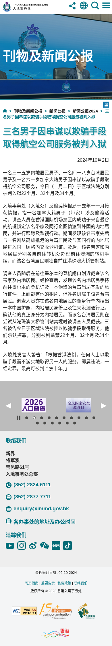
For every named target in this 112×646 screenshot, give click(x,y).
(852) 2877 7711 (32, 496)
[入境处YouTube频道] (11, 545)
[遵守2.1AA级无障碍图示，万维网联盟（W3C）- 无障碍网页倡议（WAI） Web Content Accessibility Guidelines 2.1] (24, 611)
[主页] (8, 110)
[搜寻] (95, 9)
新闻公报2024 (85, 111)
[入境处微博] (34, 545)
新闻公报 (57, 111)
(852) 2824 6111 (32, 484)
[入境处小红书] (57, 545)
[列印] (106, 105)
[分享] (72, 9)
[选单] (106, 9)
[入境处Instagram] (23, 545)
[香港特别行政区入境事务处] (33, 10)
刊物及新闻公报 (28, 111)
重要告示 (48, 583)
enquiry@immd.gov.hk (41, 508)
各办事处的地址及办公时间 (44, 522)
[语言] (84, 9)
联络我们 (81, 583)
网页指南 (31, 583)
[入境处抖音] (69, 545)
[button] (8, 406)
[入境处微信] (46, 545)
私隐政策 (64, 583)
